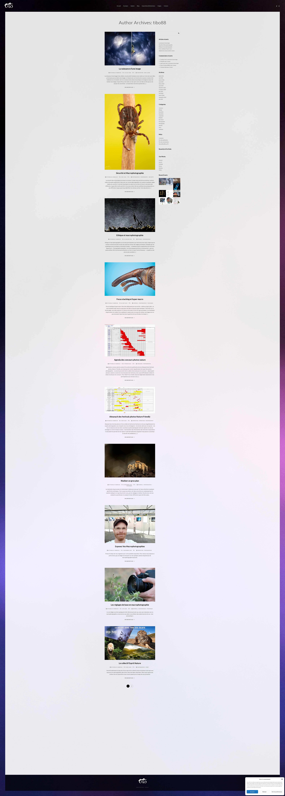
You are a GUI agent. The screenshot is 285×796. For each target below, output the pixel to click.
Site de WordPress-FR (163, 144)
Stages (159, 6)
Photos (160, 166)
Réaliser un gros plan (130, 481)
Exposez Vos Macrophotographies (130, 546)
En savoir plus (129, 87)
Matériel (135, 303)
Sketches (161, 168)
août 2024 (161, 81)
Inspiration (140, 72)
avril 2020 (161, 93)
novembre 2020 (162, 89)
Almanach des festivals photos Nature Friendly (129, 416)
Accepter (252, 791)
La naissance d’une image (130, 69)
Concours (139, 363)
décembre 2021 (162, 87)
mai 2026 (161, 78)
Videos (160, 170)
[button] (282, 779)
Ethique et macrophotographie (129, 235)
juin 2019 (161, 99)
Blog (138, 6)
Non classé (147, 72)
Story (147, 667)
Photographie (146, 239)
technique (150, 303)
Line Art (160, 162)
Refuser (264, 791)
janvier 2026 (161, 80)
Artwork (160, 160)
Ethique (140, 239)
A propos (125, 6)
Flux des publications (163, 140)
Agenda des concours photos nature (130, 360)
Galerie (132, 6)
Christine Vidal (163, 67)
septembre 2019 (162, 97)
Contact (166, 6)
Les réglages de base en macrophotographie (130, 605)
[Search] (178, 33)
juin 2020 (161, 91)
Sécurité (160, 125)
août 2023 (161, 85)
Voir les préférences (277, 791)
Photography (162, 123)
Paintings (161, 164)
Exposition (135, 420)
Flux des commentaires (164, 142)
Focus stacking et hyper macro (130, 299)
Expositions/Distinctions (148, 6)
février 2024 (161, 83)
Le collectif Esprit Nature (130, 663)
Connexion (161, 138)
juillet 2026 (161, 76)
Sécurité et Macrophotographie (130, 173)
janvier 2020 (161, 95)
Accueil (119, 6)
